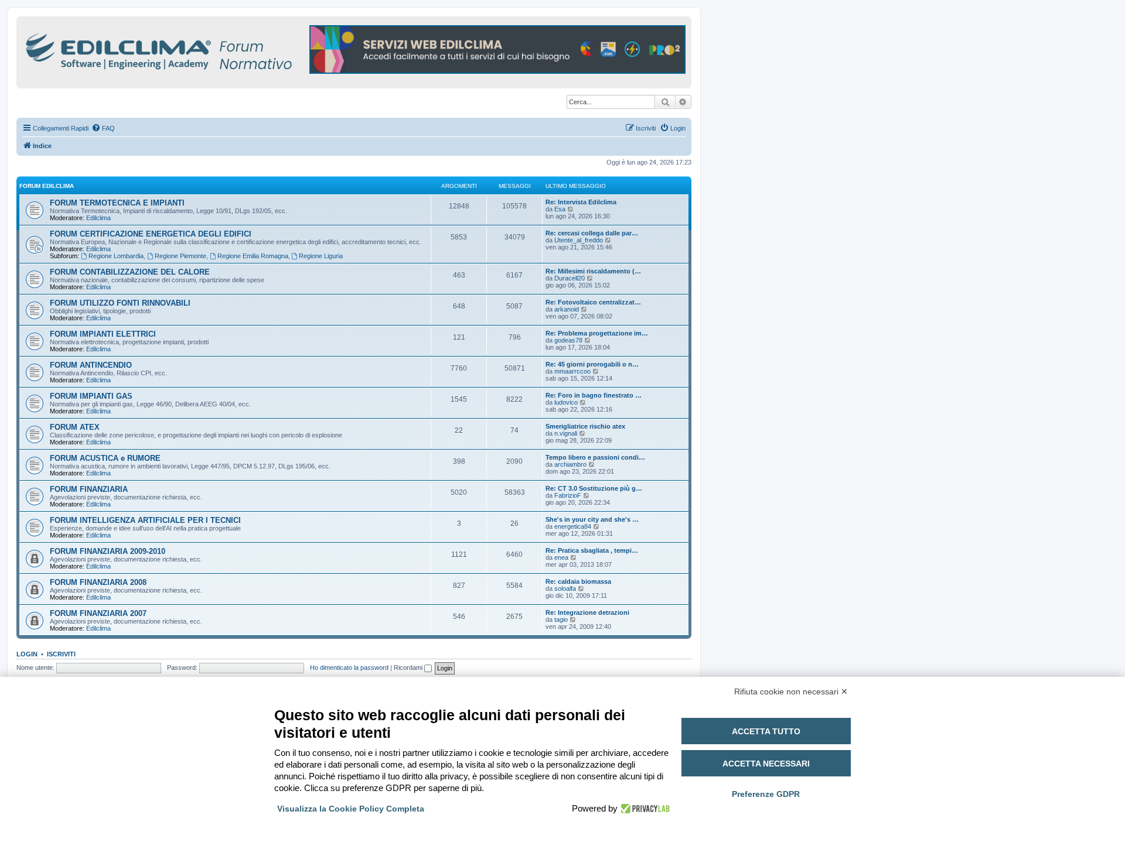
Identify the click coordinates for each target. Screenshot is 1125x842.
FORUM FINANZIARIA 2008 (98, 582)
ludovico (566, 402)
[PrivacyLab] (644, 808)
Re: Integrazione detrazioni (587, 612)
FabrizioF (567, 495)
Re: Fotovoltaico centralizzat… (593, 302)
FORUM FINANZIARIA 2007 (98, 613)
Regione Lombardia (116, 255)
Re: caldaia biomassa (578, 581)
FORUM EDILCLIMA (46, 186)
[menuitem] (103, 128)
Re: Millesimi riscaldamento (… (593, 271)
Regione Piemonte (180, 255)
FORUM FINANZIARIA (89, 489)
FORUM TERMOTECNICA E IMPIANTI (117, 202)
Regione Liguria (321, 255)
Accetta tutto (766, 731)
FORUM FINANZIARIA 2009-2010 (107, 551)
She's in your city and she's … (592, 519)
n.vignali (565, 433)
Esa (559, 209)
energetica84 (572, 526)
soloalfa (565, 588)
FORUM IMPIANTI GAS (91, 396)
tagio (561, 619)
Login (27, 654)
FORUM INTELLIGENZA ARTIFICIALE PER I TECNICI (145, 520)
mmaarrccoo (572, 371)
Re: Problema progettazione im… (597, 333)
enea (561, 557)
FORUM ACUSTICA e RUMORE (105, 458)
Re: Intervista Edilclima (581, 202)
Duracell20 (569, 278)
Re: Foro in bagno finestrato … (594, 395)
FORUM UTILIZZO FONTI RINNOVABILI (120, 303)
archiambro (570, 464)
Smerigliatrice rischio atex (585, 426)
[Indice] (209, 49)
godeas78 (568, 340)
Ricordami (409, 667)
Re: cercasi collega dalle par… (592, 233)
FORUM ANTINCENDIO (91, 365)
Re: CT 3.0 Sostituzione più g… (594, 488)
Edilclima (98, 217)
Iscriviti (61, 654)
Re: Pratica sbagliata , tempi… (592, 550)
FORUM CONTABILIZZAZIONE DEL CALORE (130, 272)
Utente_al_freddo (578, 240)
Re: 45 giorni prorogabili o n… (592, 364)
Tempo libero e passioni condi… (595, 457)
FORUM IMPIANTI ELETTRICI (103, 334)
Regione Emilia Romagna (252, 255)
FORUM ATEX (75, 427)
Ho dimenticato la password (349, 667)
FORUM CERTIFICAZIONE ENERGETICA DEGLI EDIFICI (150, 234)
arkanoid (566, 309)
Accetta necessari (766, 763)
